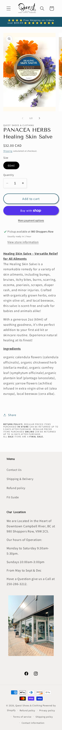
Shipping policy (44, 716)
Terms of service (22, 716)
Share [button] (12, 415)
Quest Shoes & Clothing (28, 705)
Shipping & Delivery (20, 479)
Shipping (7, 151)
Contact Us (14, 470)
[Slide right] (39, 118)
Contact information (33, 722)
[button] (8, 8)
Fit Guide (13, 497)
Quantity (8, 175)
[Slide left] (22, 118)
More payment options (31, 220)
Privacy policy (47, 710)
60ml (11, 165)
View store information (23, 242)
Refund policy (16, 488)
